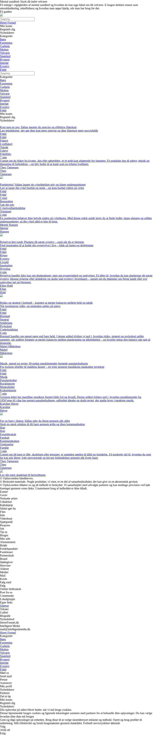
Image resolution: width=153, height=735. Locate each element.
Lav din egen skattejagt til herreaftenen (23, 475)
